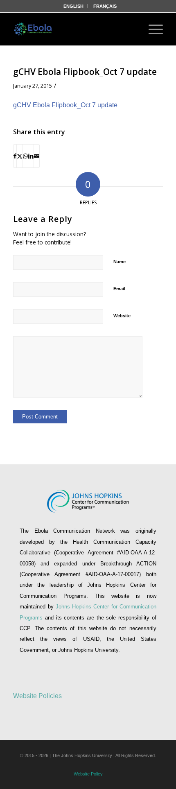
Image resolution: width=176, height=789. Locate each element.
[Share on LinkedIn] (31, 156)
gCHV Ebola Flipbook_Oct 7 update (65, 105)
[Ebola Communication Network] (33, 29)
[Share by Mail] (36, 156)
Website (122, 315)
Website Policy (88, 773)
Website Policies (37, 695)
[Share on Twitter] (20, 156)
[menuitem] (73, 6)
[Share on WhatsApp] (25, 156)
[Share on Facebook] (15, 156)
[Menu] (151, 29)
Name (119, 261)
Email (119, 288)
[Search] (129, 29)
